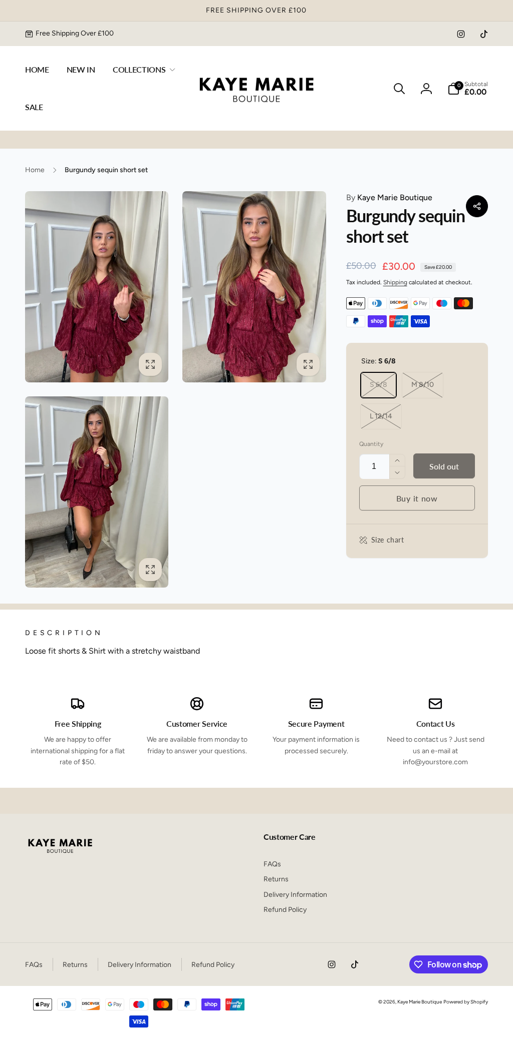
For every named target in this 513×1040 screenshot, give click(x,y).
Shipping (395, 282)
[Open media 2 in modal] (254, 286)
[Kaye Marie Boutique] (60, 855)
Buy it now (417, 498)
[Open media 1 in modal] (96, 286)
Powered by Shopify (465, 1001)
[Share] (477, 206)
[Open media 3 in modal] (96, 492)
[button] (142, 70)
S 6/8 (378, 384)
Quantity (371, 444)
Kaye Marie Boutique (389, 197)
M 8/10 (422, 384)
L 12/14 (381, 416)
